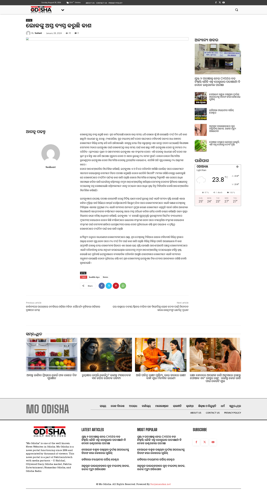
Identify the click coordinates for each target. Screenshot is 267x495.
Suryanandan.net (160, 484)
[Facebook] (216, 2)
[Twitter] (220, 2)
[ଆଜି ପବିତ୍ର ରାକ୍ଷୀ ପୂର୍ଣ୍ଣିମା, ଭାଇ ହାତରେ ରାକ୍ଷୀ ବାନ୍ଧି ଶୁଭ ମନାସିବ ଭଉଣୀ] (160, 355)
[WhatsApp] (123, 286)
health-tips (94, 277)
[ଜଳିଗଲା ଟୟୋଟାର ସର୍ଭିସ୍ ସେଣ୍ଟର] (201, 114)
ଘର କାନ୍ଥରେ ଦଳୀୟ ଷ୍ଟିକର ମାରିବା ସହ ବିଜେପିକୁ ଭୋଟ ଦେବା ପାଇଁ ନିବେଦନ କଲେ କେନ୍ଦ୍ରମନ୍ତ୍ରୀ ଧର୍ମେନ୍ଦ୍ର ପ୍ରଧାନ (151, 308)
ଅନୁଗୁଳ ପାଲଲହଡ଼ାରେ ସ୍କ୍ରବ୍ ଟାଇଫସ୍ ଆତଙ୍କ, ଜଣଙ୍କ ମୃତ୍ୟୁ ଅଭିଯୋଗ (222, 128)
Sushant (38, 33)
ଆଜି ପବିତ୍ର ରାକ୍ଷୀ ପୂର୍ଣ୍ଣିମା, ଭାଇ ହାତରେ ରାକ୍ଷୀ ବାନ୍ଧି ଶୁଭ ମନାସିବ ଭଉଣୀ (161, 376)
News (105, 277)
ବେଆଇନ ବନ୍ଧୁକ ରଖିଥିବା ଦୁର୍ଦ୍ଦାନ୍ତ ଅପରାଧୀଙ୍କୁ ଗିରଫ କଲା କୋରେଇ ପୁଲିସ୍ (224, 97)
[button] (236, 9)
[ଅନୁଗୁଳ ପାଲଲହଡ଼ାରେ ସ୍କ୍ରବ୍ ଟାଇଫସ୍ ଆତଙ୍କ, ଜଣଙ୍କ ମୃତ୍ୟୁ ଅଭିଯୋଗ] (201, 130)
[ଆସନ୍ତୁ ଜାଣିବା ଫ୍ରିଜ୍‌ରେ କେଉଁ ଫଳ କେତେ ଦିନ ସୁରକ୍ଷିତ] (51, 355)
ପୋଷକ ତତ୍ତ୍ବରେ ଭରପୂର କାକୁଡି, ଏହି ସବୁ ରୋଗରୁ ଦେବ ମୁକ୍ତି (224, 143)
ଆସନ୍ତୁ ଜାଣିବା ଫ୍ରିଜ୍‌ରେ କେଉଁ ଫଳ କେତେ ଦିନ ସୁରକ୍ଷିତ (52, 376)
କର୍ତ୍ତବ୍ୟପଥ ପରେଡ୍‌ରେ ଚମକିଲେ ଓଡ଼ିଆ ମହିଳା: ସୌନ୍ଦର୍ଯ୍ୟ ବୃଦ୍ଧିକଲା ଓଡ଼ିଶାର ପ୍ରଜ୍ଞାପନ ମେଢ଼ (63, 308)
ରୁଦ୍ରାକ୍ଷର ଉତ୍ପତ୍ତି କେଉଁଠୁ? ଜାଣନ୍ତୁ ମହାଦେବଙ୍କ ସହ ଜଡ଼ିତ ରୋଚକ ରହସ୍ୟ (106, 376)
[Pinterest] (116, 286)
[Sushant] (29, 33)
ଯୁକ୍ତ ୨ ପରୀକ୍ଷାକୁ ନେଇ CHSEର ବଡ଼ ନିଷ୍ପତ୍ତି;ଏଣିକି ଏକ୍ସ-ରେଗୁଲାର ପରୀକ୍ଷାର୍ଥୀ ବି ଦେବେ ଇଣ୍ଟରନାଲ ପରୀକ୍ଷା (217, 81)
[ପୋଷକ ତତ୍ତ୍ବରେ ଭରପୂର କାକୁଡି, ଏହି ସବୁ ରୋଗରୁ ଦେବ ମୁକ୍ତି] (201, 146)
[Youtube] (224, 2)
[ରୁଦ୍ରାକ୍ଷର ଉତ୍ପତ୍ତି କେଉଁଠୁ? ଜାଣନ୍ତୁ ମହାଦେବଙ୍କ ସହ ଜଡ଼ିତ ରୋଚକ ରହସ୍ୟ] (106, 355)
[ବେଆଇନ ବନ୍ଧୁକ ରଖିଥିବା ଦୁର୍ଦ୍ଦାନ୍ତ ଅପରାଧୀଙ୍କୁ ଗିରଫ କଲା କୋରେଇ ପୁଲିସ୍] (201, 98)
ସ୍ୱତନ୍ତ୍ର (29, 20)
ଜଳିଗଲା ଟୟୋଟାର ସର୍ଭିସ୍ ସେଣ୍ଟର (221, 111)
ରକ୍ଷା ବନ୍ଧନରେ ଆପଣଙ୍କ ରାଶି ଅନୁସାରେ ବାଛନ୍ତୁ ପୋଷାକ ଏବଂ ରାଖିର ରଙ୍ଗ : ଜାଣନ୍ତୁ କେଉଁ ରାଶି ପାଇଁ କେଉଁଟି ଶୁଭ (215, 378)
